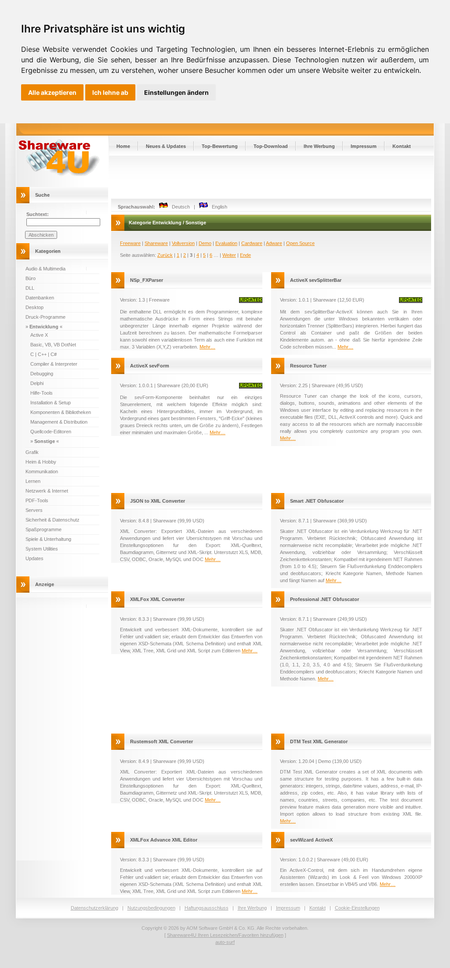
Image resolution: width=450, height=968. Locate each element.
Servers (34, 510)
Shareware (156, 243)
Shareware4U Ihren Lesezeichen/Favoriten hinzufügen (225, 935)
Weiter (229, 255)
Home (123, 146)
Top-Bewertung (220, 146)
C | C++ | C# (43, 354)
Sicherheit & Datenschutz (52, 519)
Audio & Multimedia (45, 268)
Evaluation (226, 243)
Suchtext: (37, 214)
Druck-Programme (45, 317)
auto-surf (225, 942)
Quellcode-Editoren (50, 431)
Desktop (34, 307)
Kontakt (401, 146)
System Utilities (41, 548)
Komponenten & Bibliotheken (60, 412)
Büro (30, 278)
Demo (205, 243)
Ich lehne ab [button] (110, 92)
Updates (34, 558)
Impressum (364, 146)
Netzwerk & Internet (46, 490)
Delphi (37, 383)
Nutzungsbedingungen (151, 907)
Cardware (251, 243)
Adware (274, 243)
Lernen (32, 481)
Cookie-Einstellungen (357, 907)
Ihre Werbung (319, 146)
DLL (29, 288)
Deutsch (179, 206)
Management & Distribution (58, 422)
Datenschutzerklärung (94, 907)
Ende (245, 255)
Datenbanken (39, 297)
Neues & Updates (166, 146)
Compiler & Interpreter (53, 364)
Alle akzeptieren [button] (52, 92)
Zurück (165, 255)
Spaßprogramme (43, 529)
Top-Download (271, 146)
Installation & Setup (50, 402)
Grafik (32, 452)
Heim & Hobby (40, 461)
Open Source (300, 243)
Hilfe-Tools (41, 393)
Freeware (130, 243)
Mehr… (207, 346)
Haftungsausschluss (207, 907)
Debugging (41, 373)
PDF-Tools (36, 500)
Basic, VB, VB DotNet (53, 344)
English (217, 206)
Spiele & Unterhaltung (48, 539)
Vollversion (183, 243)
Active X (39, 335)
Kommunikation (41, 471)
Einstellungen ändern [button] (176, 92)
